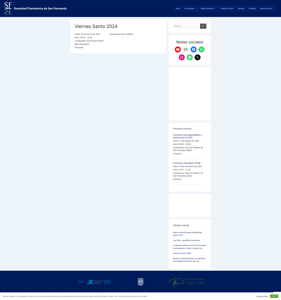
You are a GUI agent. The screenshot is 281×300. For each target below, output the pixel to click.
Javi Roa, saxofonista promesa (186, 240)
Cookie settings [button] (262, 296)
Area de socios (266, 8)
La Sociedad (189, 8)
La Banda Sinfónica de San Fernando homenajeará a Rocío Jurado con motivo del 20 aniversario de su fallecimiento (189, 247)
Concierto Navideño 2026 (186, 163)
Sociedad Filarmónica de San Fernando (40, 8)
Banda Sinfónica (207, 8)
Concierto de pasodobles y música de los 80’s (187, 136)
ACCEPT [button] (274, 296)
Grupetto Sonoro (227, 8)
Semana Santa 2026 (182, 253)
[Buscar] (203, 26)
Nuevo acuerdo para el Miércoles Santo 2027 (187, 233)
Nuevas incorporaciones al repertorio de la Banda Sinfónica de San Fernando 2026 (189, 260)
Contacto (252, 8)
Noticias (241, 8)
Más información (82, 44)
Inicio (178, 8)
